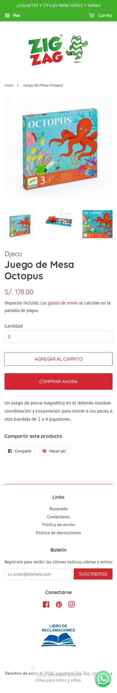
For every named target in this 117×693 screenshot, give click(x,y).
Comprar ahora (58, 381)
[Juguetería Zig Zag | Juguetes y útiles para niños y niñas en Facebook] (46, 605)
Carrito (104, 15)
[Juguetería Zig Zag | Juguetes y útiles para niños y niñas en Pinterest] (59, 605)
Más (16, 15)
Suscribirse (93, 574)
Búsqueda (59, 508)
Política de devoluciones (58, 532)
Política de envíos (58, 524)
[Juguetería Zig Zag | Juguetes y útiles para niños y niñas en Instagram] (71, 605)
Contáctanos (58, 516)
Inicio (8, 85)
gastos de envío (63, 303)
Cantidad (13, 326)
